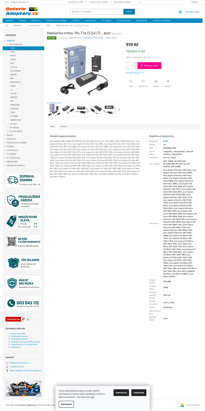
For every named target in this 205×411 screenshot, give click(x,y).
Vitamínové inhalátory (16, 165)
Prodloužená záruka (98, 2)
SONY (12, 112)
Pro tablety (14, 127)
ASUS (12, 52)
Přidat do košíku (151, 65)
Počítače (10, 146)
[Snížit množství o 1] (136, 67)
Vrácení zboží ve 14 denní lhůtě (24, 344)
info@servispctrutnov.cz (20, 362)
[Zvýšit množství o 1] (136, 64)
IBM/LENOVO (15, 82)
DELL (12, 63)
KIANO (13, 86)
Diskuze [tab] (63, 126)
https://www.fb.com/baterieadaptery (25, 370)
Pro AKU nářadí (16, 131)
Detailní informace (133, 73)
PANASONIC (15, 105)
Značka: (111, 37)
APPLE (13, 55)
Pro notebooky (16, 44)
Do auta (13, 123)
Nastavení (66, 404)
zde (92, 397)
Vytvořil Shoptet (193, 405)
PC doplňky (11, 154)
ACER (12, 48)
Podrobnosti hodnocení (93, 38)
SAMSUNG (14, 108)
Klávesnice (11, 139)
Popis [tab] (52, 126)
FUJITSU (13, 67)
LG (11, 89)
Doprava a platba (76, 2)
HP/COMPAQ (15, 71)
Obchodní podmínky (122, 2)
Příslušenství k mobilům (17, 142)
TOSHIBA (14, 116)
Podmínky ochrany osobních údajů (25, 341)
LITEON (13, 93)
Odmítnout (121, 392)
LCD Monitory (12, 150)
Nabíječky (11, 40)
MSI (11, 101)
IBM (11, 78)
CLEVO (13, 59)
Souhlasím (138, 392)
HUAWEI (13, 74)
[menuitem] (9, 20)
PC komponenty (13, 157)
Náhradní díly (12, 161)
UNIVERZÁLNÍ (15, 120)
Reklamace (15, 347)
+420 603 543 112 (17, 366)
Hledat (129, 11)
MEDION (13, 97)
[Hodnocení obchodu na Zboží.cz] (15, 319)
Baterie (10, 135)
